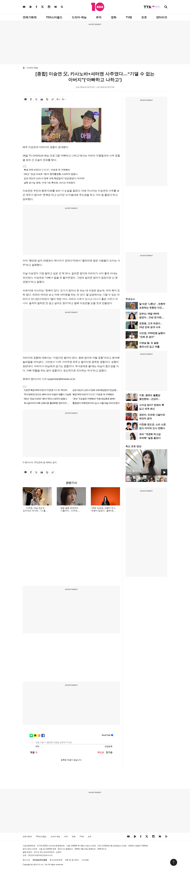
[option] (146, 462)
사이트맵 (85, 860)
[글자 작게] (63, 99)
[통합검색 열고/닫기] (165, 7)
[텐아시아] (97, 7)
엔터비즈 (161, 17)
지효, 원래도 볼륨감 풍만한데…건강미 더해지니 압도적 (149, 399)
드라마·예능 (79, 17)
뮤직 (99, 17)
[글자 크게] (58, 99)
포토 (144, 17)
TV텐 (129, 17)
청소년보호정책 (56, 860)
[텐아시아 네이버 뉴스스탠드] (56, 7)
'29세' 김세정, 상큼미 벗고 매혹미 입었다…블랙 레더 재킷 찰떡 (103, 510)
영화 (113, 17)
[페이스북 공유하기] (31, 99)
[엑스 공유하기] (36, 99)
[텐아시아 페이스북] (36, 7)
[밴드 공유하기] (47, 99)
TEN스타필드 (54, 17)
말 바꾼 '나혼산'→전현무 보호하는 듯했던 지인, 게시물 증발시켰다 (152, 308)
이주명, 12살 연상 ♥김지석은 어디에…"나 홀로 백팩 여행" (35, 510)
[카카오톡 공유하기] (25, 99)
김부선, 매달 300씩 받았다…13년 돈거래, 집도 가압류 (150, 317)
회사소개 (26, 860)
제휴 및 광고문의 (72, 860)
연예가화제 (30, 17)
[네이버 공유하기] (42, 99)
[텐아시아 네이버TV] (30, 7)
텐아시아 (37, 864)
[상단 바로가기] (173, 862)
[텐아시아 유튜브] (24, 7)
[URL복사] (52, 99)
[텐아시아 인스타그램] (49, 7)
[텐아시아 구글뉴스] (62, 7)
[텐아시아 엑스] (42, 7)
